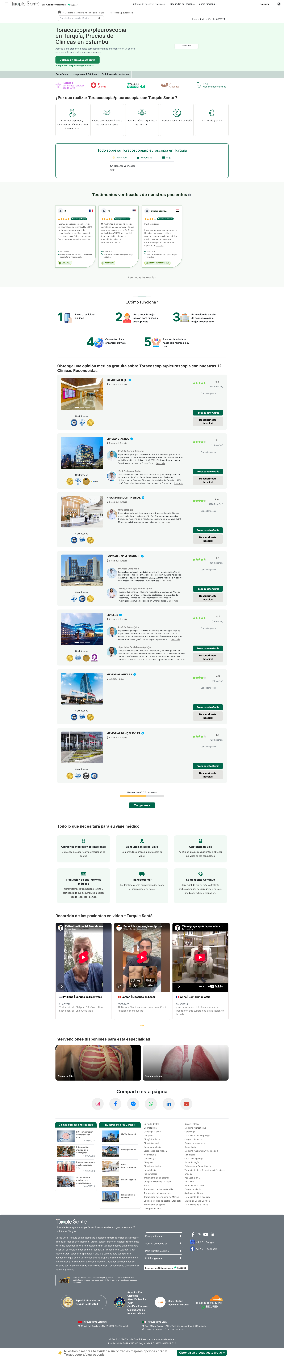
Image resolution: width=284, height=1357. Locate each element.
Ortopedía (149, 1135)
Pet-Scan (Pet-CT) (193, 1177)
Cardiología (189, 1131)
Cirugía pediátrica (152, 1166)
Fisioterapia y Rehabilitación (197, 1166)
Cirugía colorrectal (193, 1139)
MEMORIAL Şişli (117, 380)
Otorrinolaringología (193, 1158)
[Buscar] (99, 18)
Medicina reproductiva (195, 1127)
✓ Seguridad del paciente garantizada (74, 65)
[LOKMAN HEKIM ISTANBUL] (82, 570)
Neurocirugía (150, 1154)
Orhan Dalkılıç (125, 509)
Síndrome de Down (193, 1193)
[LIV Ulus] (82, 629)
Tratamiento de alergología (197, 1135)
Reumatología (150, 1174)
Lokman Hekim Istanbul (128, 1196)
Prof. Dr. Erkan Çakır (128, 627)
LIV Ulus (113, 614)
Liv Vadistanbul (128, 1134)
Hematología (150, 1170)
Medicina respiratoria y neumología (201, 1151)
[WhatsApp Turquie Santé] (151, 1104)
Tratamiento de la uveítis (196, 1204)
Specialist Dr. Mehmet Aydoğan (135, 647)
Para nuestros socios (157, 1250)
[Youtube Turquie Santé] (204, 1235)
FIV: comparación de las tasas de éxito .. (84, 1135)
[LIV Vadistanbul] (82, 453)
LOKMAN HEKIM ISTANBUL (158, 263)
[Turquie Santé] (59, 12)
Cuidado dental (151, 1124)
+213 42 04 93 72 (175, 1329)
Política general (154, 1258)
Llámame (264, 4)
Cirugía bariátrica (152, 1139)
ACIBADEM (65, 263)
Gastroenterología (152, 1147)
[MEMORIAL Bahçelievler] (82, 747)
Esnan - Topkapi (128, 1180)
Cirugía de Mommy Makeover (158, 1181)
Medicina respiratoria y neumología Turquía (85, 13)
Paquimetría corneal (194, 1185)
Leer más (86, 239)
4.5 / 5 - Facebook (206, 1248)
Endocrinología (191, 1162)
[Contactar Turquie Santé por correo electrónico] (186, 1104)
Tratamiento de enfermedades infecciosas (204, 1170)
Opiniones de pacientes (115, 74)
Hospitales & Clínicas (85, 74)
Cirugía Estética (192, 1124)
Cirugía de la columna (194, 1143)
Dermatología (150, 1127)
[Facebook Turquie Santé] (115, 1104)
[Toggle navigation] (6, 3)
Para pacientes (153, 1236)
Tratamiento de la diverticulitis (158, 1189)
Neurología (189, 1154)
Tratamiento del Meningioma (157, 1193)
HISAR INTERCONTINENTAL (124, 497)
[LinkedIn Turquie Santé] (169, 1104)
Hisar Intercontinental (129, 1165)
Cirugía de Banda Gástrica (197, 1200)
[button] (189, 195)
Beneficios (62, 74)
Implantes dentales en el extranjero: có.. (85, 1165)
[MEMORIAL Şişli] (82, 394)
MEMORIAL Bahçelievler (124, 733)
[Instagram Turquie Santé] (98, 1104)
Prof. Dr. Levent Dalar (129, 471)
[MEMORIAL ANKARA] (82, 689)
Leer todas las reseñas (142, 277)
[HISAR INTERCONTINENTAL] (82, 512)
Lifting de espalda (152, 1208)
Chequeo (148, 1162)
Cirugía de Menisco (193, 1189)
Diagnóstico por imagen (155, 1151)
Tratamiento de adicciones (156, 1177)
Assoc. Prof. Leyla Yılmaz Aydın (135, 588)
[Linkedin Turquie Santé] (211, 1235)
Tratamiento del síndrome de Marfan (161, 1197)
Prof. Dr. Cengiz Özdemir (131, 451)
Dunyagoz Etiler (128, 1149)
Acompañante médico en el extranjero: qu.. (83, 1180)
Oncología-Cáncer (152, 1131)
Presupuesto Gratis (208, 412)
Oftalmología (150, 1158)
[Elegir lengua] (280, 4)
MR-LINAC (189, 1181)
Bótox (146, 1185)
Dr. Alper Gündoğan (128, 568)
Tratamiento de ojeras (154, 1204)
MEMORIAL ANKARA (120, 674)
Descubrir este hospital (208, 421)
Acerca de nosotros (156, 1243)
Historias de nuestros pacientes (148, 4)
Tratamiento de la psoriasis (197, 1197)
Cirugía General (151, 1143)
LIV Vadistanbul (118, 438)
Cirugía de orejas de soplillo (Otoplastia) (163, 1200)
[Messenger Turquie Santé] (133, 1104)
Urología (188, 1174)
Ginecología (190, 1147)
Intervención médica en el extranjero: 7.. (82, 1150)
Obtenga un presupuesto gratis (77, 59)
